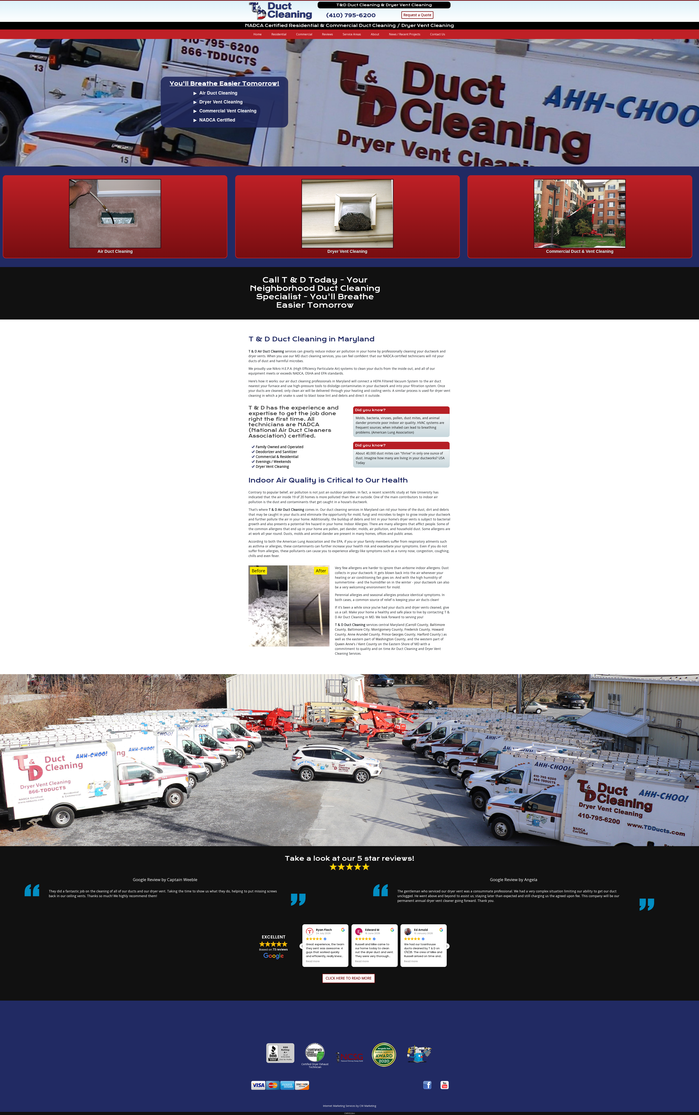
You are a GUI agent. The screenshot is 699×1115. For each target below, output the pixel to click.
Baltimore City (359, 629)
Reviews (327, 34)
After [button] (321, 571)
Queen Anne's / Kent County (356, 644)
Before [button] (258, 571)
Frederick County (417, 629)
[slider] (288, 605)
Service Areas (352, 34)
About (375, 34)
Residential (278, 34)
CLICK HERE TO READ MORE (349, 978)
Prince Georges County (398, 634)
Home (257, 34)
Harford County (429, 634)
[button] (446, 946)
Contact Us (437, 34)
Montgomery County (387, 629)
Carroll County (417, 624)
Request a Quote (417, 14)
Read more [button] (313, 961)
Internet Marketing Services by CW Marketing (349, 1106)
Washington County (391, 639)
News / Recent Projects (404, 34)
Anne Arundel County (364, 634)
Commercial (304, 34)
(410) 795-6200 (351, 15)
